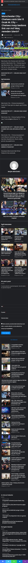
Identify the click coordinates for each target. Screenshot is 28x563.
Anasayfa (5, 10)
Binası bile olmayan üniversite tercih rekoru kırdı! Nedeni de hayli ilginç (18, 93)
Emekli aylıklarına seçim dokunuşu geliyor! (18, 458)
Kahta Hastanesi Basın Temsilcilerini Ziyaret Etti (6, 238)
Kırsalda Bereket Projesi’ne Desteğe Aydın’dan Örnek (16, 444)
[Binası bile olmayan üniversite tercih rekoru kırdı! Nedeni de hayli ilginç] (5, 93)
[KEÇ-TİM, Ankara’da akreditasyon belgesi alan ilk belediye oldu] (6, 402)
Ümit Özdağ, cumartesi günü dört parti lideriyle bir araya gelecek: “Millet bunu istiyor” (20, 270)
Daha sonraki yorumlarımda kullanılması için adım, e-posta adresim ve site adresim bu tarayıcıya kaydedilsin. (13, 326)
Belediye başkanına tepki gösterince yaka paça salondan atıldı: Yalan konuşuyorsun (7, 270)
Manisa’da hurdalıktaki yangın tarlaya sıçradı (14, 1)
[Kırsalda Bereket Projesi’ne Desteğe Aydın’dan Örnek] (6, 445)
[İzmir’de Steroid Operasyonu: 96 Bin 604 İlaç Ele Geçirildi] (21, 247)
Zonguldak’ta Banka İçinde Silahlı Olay (17, 345)
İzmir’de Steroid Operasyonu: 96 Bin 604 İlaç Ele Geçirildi (20, 253)
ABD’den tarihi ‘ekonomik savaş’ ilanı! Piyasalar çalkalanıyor (18, 409)
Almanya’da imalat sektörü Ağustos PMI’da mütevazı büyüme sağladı (14, 381)
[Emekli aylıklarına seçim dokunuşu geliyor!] (6, 460)
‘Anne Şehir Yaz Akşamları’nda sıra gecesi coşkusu (18, 367)
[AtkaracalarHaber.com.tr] (14, 5)
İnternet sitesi (4, 318)
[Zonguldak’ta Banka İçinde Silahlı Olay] (6, 347)
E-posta (3, 312)
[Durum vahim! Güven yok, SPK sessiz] (6, 438)
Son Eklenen (14, 339)
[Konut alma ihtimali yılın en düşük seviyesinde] (6, 388)
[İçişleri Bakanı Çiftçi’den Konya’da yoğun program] (6, 354)
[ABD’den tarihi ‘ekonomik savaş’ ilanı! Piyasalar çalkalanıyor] (6, 410)
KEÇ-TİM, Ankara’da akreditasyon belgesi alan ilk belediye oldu (18, 402)
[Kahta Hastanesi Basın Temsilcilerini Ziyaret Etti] (7, 231)
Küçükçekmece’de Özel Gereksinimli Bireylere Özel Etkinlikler (18, 374)
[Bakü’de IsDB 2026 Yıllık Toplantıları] (7, 247)
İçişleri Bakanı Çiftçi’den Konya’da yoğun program (18, 352)
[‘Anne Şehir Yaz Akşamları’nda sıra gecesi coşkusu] (6, 367)
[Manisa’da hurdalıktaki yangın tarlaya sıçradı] (5, 86)
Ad (2, 306)
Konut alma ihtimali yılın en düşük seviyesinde (18, 387)
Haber (9, 10)
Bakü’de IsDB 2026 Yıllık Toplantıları (6, 252)
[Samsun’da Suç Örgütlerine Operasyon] (21, 231)
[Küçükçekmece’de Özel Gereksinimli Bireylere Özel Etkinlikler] (6, 375)
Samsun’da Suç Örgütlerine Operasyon (19, 238)
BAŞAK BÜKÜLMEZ (8, 35)
